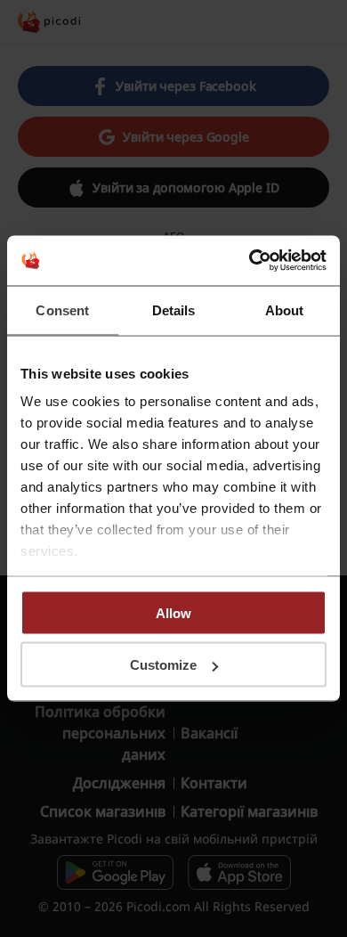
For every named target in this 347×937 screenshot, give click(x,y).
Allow (173, 612)
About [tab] (284, 309)
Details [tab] (174, 309)
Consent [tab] (62, 309)
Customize (163, 664)
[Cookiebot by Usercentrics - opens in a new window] (250, 261)
